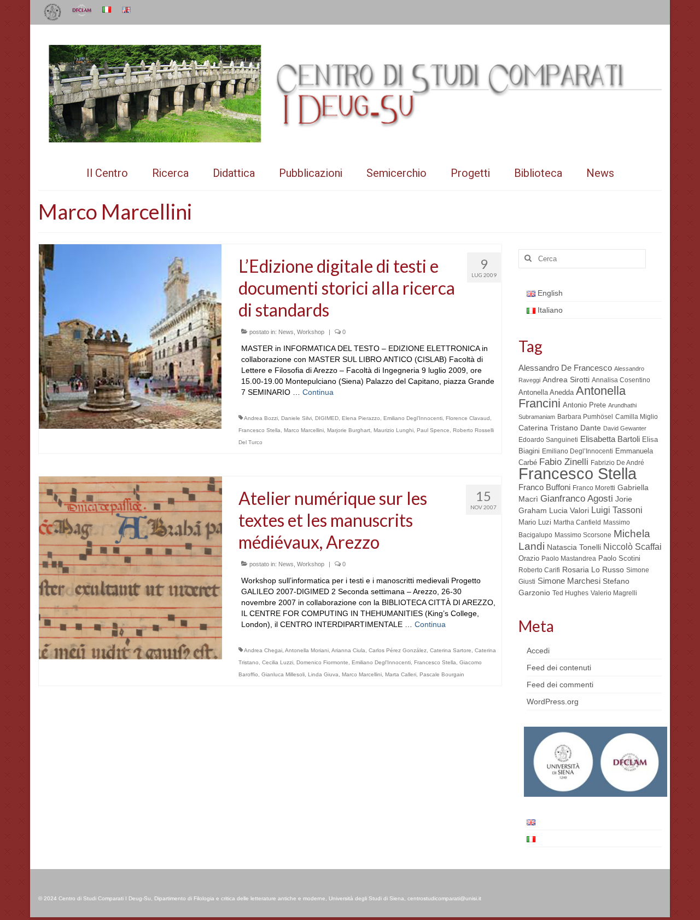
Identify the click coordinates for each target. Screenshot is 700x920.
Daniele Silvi (296, 418)
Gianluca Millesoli (283, 674)
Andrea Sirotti (566, 379)
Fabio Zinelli (563, 462)
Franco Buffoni (544, 487)
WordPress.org (553, 701)
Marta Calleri (400, 674)
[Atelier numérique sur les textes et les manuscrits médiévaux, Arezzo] (130, 567)
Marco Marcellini (304, 430)
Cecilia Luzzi (277, 662)
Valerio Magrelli (614, 593)
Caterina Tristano (548, 428)
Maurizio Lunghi (393, 430)
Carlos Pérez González (398, 650)
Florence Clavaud (468, 418)
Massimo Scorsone (583, 535)
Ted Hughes (570, 593)
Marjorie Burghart (348, 430)
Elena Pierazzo (361, 418)
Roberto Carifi (539, 570)
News (286, 332)
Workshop (310, 332)
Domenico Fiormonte (322, 662)
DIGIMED (327, 418)
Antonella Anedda (546, 392)
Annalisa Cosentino (621, 380)
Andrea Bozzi (261, 418)
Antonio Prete (584, 405)
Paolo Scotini (619, 558)
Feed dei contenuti (559, 667)
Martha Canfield (577, 522)
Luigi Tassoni (617, 510)
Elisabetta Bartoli (610, 439)
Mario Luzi (534, 522)
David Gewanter (624, 428)
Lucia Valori (569, 510)
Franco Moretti (594, 488)
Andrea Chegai (263, 650)
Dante (590, 427)
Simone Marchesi (569, 580)
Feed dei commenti (560, 684)
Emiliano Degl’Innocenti (412, 418)
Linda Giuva (323, 674)
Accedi (538, 650)
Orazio (528, 558)
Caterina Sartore (450, 650)
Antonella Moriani (307, 650)
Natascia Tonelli (574, 547)
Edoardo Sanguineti (548, 440)
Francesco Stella (259, 430)
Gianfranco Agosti (576, 498)
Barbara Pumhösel (585, 417)
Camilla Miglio (636, 417)
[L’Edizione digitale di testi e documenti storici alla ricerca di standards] (130, 335)
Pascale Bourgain (441, 674)
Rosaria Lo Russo (593, 569)
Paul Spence (433, 430)
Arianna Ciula (348, 650)
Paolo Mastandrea (568, 558)
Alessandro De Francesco (565, 367)
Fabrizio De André (617, 463)
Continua (318, 392)
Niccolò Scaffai (632, 546)
